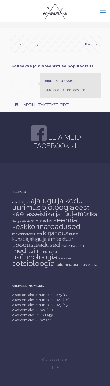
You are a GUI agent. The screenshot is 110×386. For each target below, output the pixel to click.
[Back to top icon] (99, 375)
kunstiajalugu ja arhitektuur (42, 239)
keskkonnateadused (46, 226)
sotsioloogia (33, 263)
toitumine (63, 264)
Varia (92, 264)
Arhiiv (92, 44)
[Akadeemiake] (55, 11)
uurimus (80, 265)
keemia (65, 220)
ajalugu (21, 201)
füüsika (87, 214)
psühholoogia (34, 257)
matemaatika (72, 245)
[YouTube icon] (58, 367)
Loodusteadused (36, 244)
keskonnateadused (27, 234)
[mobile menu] (102, 10)
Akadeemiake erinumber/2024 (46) (40, 300)
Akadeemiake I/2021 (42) (32, 320)
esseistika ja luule (52, 214)
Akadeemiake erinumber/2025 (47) (40, 295)
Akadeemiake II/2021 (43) (32, 315)
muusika (49, 251)
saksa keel (65, 258)
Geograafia (19, 221)
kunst (73, 234)
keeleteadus (39, 221)
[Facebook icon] (52, 367)
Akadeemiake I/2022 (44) (32, 310)
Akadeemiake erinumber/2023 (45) (40, 305)
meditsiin (26, 251)
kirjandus (55, 233)
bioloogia (57, 207)
